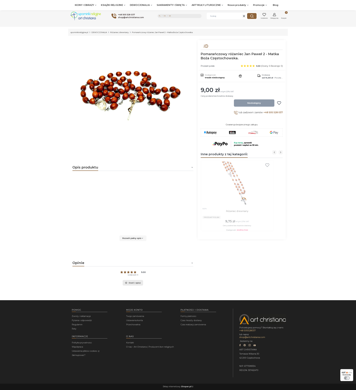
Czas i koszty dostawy (191, 320)
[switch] (347, 378)
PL (160, 16)
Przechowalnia (133, 324)
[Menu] (351, 370)
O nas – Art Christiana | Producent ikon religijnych (150, 347)
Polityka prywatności (82, 342)
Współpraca (77, 347)
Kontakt (130, 342)
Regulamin (77, 324)
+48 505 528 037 (273, 112)
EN (165, 16)
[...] (130, 95)
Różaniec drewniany (119, 32)
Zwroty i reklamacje (81, 316)
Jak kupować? (78, 355)
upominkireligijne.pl (79, 32)
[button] (252, 16)
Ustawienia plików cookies (84, 351)
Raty (74, 328)
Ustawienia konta (134, 320)
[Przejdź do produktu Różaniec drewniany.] (237, 184)
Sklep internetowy (177, 386)
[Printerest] (244, 345)
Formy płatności (188, 316)
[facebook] (240, 345)
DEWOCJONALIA (99, 32)
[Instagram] (250, 345)
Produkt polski (208, 66)
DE (170, 16)
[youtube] (255, 345)
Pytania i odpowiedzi (82, 320)
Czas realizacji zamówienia (193, 324)
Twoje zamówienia (135, 316)
